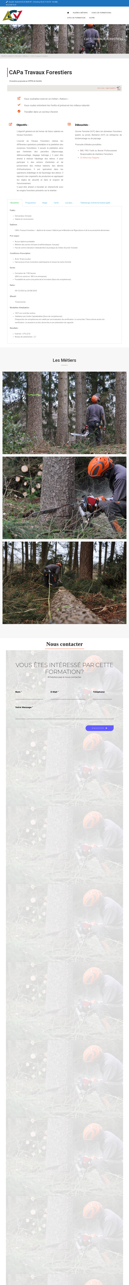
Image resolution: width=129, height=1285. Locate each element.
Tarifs (56, 203)
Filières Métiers (80, 12)
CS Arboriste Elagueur (89, 157)
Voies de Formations (101, 12)
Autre (92, 18)
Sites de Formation (76, 18)
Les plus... (69, 203)
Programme (30, 203)
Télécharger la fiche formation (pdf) (95, 203)
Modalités (14, 203)
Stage (44, 203)
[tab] (14, 202)
